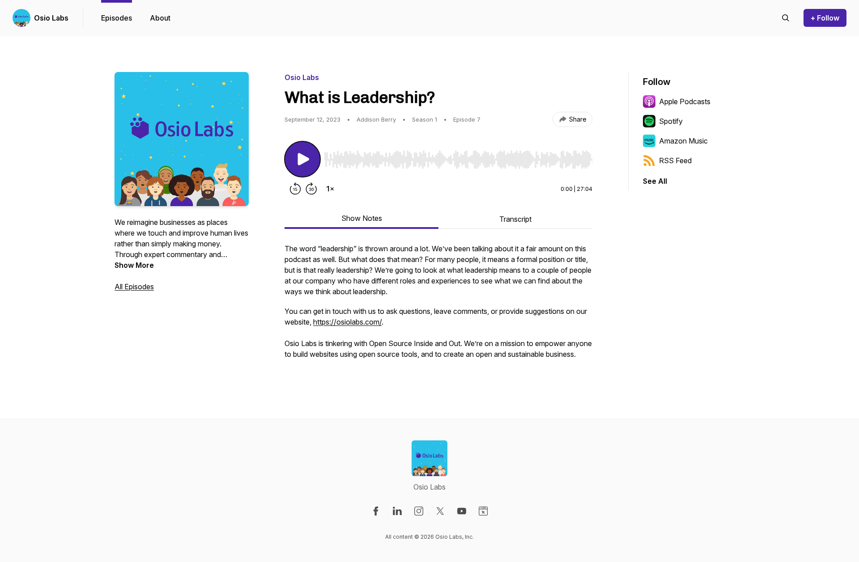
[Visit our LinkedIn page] (397, 511)
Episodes (116, 17)
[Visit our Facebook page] (375, 511)
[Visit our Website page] (483, 511)
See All (655, 181)
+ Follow (825, 17)
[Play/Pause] (302, 159)
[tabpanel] (438, 305)
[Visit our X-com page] (440, 511)
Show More (134, 265)
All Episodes (134, 286)
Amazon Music (683, 140)
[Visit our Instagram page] (418, 511)
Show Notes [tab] (361, 218)
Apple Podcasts (684, 101)
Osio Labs (51, 17)
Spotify (671, 121)
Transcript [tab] (515, 219)
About (160, 17)
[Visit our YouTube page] (461, 511)
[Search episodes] (785, 18)
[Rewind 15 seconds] (295, 188)
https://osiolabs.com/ (347, 321)
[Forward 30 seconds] (311, 188)
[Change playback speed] (330, 188)
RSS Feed (675, 160)
